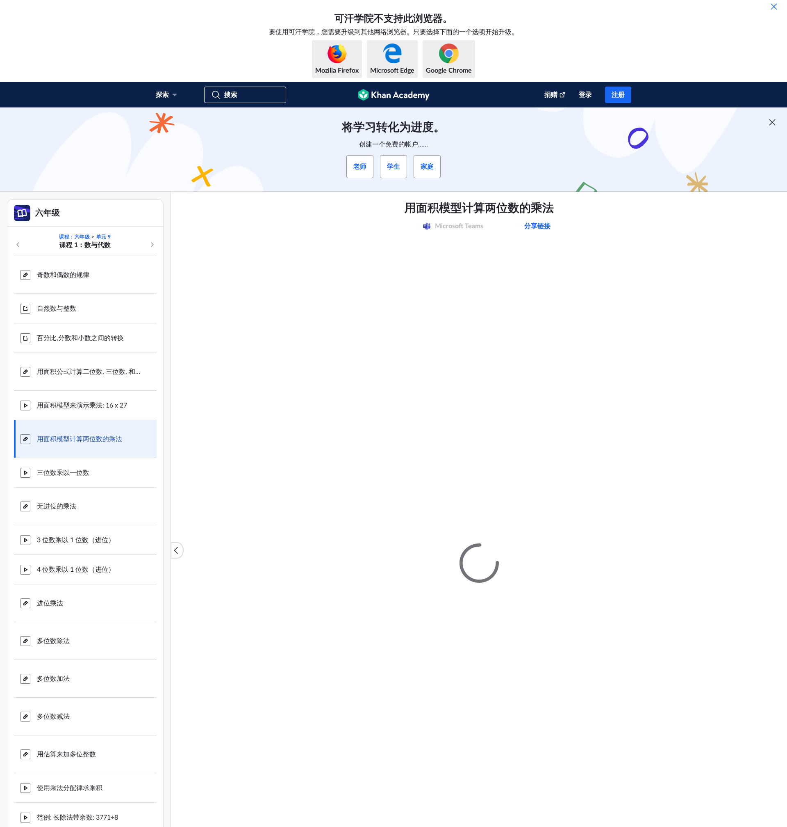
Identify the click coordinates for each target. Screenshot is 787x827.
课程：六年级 (74, 236)
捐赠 (550, 95)
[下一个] (152, 245)
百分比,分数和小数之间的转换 (80, 338)
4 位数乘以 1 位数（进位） (76, 569)
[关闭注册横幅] (772, 122)
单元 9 (103, 236)
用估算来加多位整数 (66, 754)
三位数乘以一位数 (63, 473)
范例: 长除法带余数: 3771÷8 (77, 817)
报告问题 (589, 618)
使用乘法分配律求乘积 (69, 788)
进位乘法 (50, 603)
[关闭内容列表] (177, 550)
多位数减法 (53, 716)
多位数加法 (53, 679)
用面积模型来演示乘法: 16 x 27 (82, 405)
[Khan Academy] (394, 94)
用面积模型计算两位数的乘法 (79, 439)
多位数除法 (53, 641)
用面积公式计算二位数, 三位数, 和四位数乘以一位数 (90, 372)
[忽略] (773, 6)
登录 (585, 95)
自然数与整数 (56, 308)
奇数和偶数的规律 (63, 275)
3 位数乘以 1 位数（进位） (76, 540)
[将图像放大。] (479, 315)
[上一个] (18, 245)
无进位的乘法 (56, 506)
